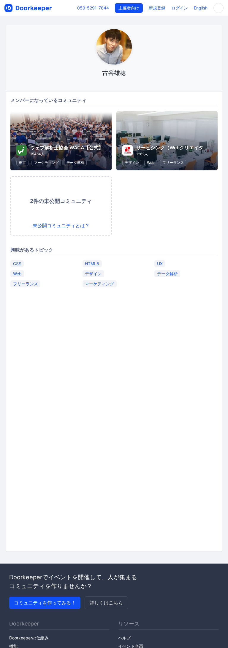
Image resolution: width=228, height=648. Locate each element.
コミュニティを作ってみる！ (45, 603)
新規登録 (157, 7)
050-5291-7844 (93, 7)
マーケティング (46, 162)
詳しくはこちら (106, 603)
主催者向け (128, 7)
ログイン (179, 7)
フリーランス (173, 162)
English (201, 7)
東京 (22, 162)
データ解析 (75, 162)
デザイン (132, 162)
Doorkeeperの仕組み (29, 637)
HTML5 (92, 263)
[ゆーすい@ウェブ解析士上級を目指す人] (114, 84)
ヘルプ (124, 637)
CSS (17, 263)
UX (160, 263)
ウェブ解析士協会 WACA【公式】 (66, 148)
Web (151, 162)
